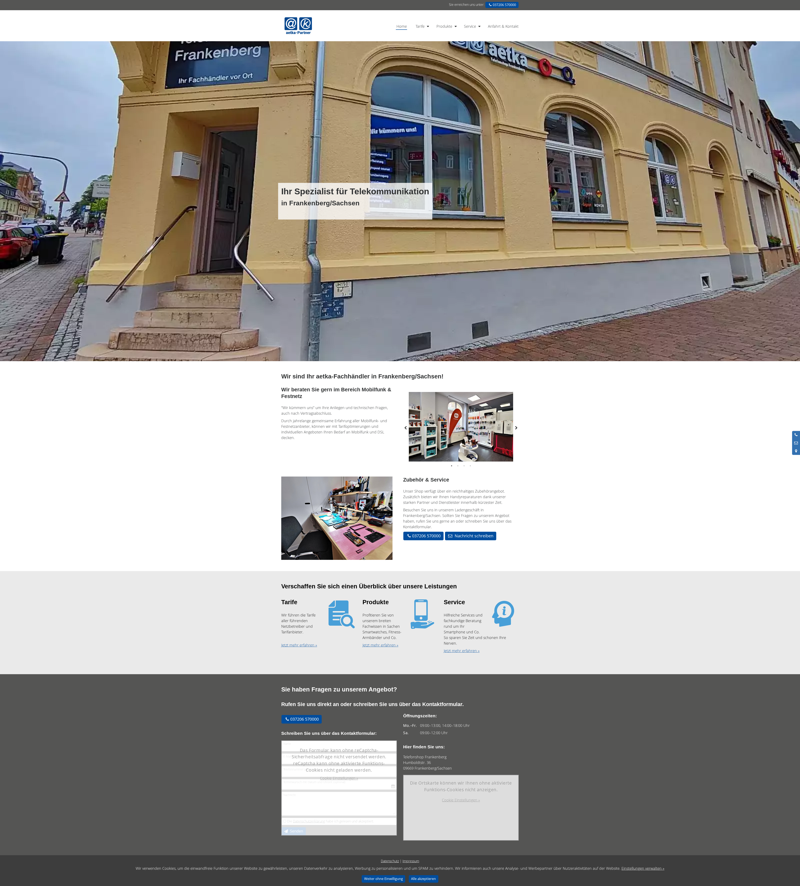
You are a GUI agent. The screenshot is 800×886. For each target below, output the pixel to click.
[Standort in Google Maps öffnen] (796, 451)
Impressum (410, 861)
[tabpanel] (461, 427)
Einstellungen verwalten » (642, 868)
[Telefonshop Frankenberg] (320, 25)
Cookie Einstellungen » (339, 778)
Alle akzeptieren (423, 878)
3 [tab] (464, 466)
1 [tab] (452, 466)
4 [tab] (470, 466)
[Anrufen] (796, 435)
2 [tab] (458, 466)
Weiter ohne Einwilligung (383, 878)
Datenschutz (390, 861)
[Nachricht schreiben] (796, 443)
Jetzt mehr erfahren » (299, 645)
